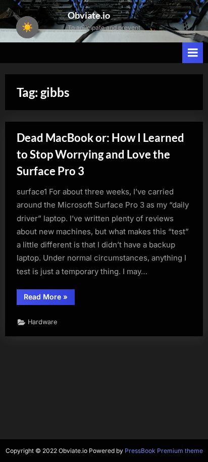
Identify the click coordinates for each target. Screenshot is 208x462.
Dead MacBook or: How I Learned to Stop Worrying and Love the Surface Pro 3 (100, 154)
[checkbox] (27, 27)
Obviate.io (89, 15)
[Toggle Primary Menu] (192, 52)
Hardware (42, 322)
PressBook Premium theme (164, 450)
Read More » (49, 298)
